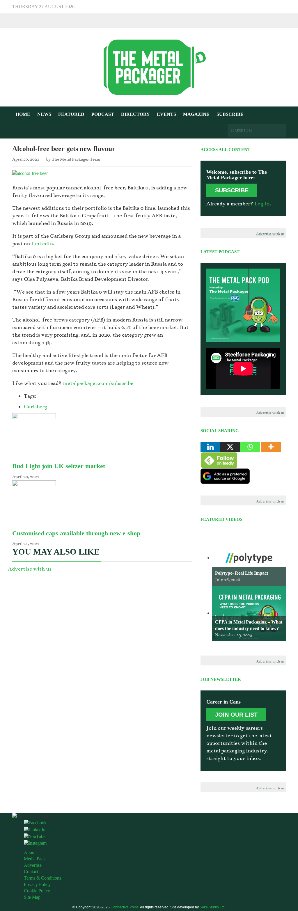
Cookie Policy (37, 890)
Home (23, 114)
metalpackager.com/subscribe (98, 383)
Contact (31, 871)
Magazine (196, 114)
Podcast (102, 114)
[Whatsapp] (250, 447)
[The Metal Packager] (149, 66)
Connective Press (125, 907)
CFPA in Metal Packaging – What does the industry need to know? (248, 625)
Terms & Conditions (42, 878)
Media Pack (35, 858)
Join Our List (236, 714)
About (30, 852)
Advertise (33, 865)
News (44, 114)
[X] (230, 447)
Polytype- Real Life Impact (241, 573)
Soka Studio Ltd (212, 907)
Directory (135, 114)
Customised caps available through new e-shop (76, 533)
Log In (261, 203)
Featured (71, 114)
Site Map (32, 897)
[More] (271, 447)
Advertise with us (30, 569)
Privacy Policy (37, 884)
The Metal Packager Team (76, 159)
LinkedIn (42, 243)
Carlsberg (35, 406)
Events (166, 114)
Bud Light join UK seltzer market (58, 466)
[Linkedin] (210, 447)
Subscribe (230, 114)
